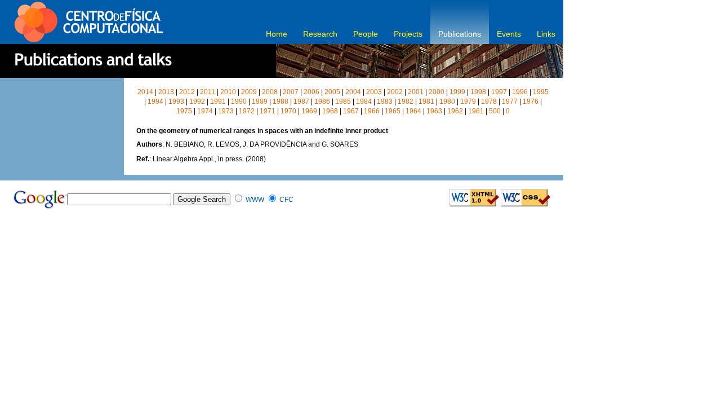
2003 (374, 92)
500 (495, 111)
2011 (207, 92)
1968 (330, 111)
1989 (260, 101)
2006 (311, 92)
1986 (322, 101)
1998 (478, 92)
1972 (247, 111)
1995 (541, 92)
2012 (187, 92)
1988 (280, 101)
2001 (416, 92)
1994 (155, 101)
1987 (301, 101)
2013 (166, 92)
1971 (267, 111)
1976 (530, 101)
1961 (476, 111)
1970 (288, 111)
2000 (436, 92)
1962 (455, 111)
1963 (434, 111)
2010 (228, 92)
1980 (447, 101)
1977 (510, 101)
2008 (270, 92)
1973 (226, 111)
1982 (405, 101)
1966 (372, 111)
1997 (499, 92)
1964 (413, 111)
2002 (395, 92)
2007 (291, 92)
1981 (426, 101)
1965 (392, 111)
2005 (332, 92)
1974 (205, 111)
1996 (520, 92)
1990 (239, 101)
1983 (385, 101)
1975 (184, 111)
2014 (145, 92)
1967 (351, 111)
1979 (468, 101)
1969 (309, 111)
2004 (353, 92)
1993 (176, 101)
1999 (457, 92)
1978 (489, 101)
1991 (218, 101)
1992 (197, 101)
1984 (364, 101)
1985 (343, 101)
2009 (249, 92)
